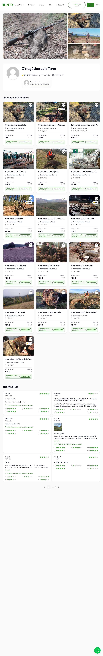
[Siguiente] (59, 487)
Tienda (42, 5)
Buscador (61, 5)
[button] (18, 142)
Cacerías (18, 5)
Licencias (31, 5)
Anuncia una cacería (77, 5)
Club (51, 5)
